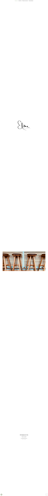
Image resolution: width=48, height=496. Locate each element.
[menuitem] (16, 1)
